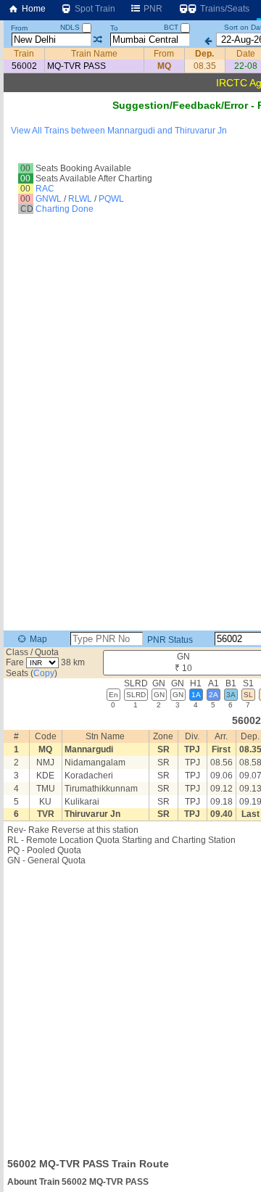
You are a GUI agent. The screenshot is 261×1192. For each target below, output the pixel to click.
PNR (151, 9)
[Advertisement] (130, 1007)
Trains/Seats (223, 9)
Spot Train (93, 9)
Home (33, 9)
